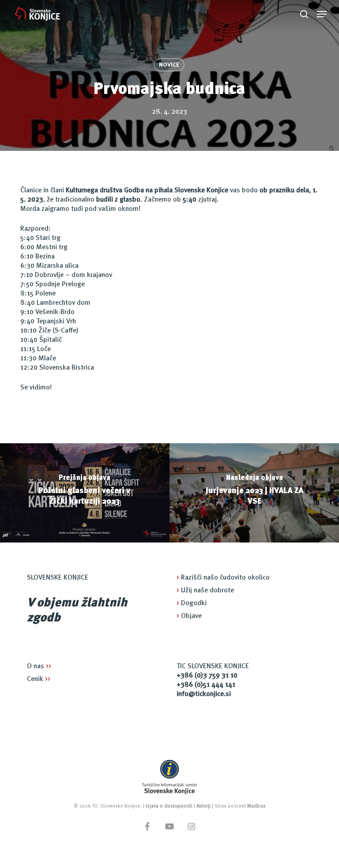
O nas (39, 666)
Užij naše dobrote (205, 590)
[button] (322, 14)
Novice (169, 65)
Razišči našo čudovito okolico (223, 577)
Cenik (38, 679)
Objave (189, 616)
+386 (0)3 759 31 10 (207, 675)
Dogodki (192, 603)
